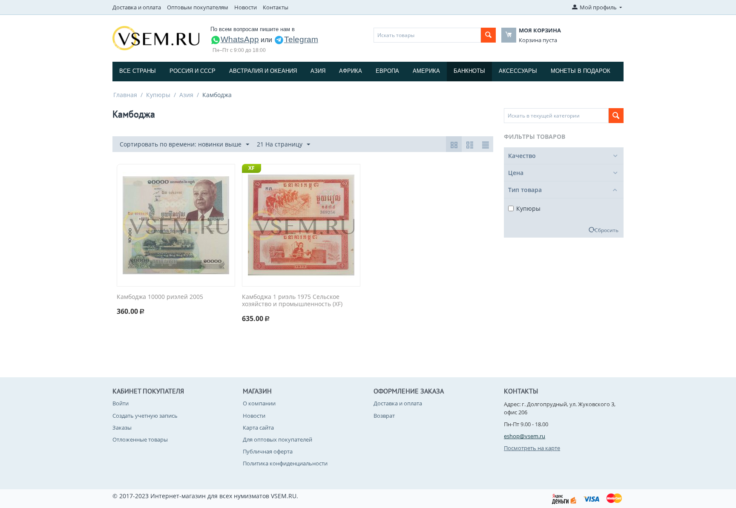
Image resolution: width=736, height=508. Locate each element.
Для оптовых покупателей (277, 439)
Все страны (137, 71)
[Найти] (488, 35)
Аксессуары (518, 71)
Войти (120, 403)
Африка (350, 71)
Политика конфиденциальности (285, 463)
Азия (317, 71)
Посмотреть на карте (532, 448)
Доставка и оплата (136, 7)
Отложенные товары (140, 439)
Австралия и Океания (263, 71)
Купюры (158, 95)
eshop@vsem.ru (524, 436)
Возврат (384, 415)
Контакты (275, 7)
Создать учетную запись (145, 415)
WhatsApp (240, 39)
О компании (259, 403)
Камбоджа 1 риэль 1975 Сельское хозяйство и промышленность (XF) (292, 300)
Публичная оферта (268, 451)
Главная (125, 95)
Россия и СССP (193, 71)
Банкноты (469, 71)
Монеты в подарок (580, 71)
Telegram (301, 39)
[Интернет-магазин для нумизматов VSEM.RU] (155, 37)
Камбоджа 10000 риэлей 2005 (160, 297)
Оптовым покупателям (197, 7)
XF (251, 168)
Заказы (122, 427)
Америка (426, 71)
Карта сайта (258, 427)
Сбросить (606, 230)
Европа (387, 71)
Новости (245, 7)
